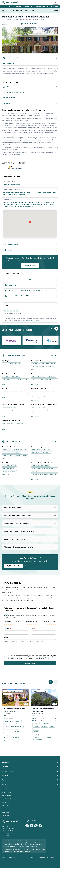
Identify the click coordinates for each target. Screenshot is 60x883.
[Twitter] (36, 825)
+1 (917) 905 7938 (7, 835)
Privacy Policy (33, 857)
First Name (7, 628)
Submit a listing (6, 812)
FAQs (33, 10)
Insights (4, 809)
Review (6, 637)
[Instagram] (31, 825)
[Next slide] (56, 329)
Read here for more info (32, 320)
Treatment (19, 10)
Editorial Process (6, 792)
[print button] (48, 11)
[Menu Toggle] (55, 2)
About (3, 10)
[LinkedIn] (40, 825)
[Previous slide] (51, 329)
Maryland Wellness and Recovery (14, 709)
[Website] (30, 280)
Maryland (18, 6)
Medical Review (6, 795)
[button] (7, 24)
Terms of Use (44, 658)
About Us (4, 789)
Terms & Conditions (43, 857)
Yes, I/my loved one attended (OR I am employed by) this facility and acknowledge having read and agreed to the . (31, 657)
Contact (4, 802)
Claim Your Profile (30, 265)
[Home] (2, 6)
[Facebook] (27, 825)
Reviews (27, 10)
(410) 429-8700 (14, 566)
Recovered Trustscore (8, 805)
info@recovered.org (7, 833)
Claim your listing (6, 815)
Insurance (11, 10)
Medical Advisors (6, 799)
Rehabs (9, 6)
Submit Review (30, 663)
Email (32, 628)
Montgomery (28, 6)
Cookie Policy (54, 857)
